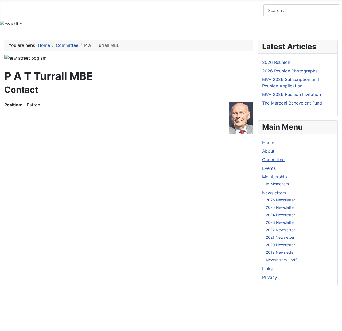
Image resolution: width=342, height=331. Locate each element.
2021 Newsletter (280, 237)
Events (93, 10)
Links (201, 10)
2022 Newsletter (280, 230)
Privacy (225, 10)
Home (13, 10)
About (36, 10)
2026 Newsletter (280, 200)
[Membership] (140, 10)
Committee (64, 10)
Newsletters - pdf (281, 259)
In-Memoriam (277, 184)
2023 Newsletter (280, 222)
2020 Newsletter (280, 245)
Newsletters (166, 10)
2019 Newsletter (280, 252)
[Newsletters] (183, 10)
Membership (123, 10)
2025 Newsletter (280, 207)
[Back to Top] (335, 324)
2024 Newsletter (280, 215)
